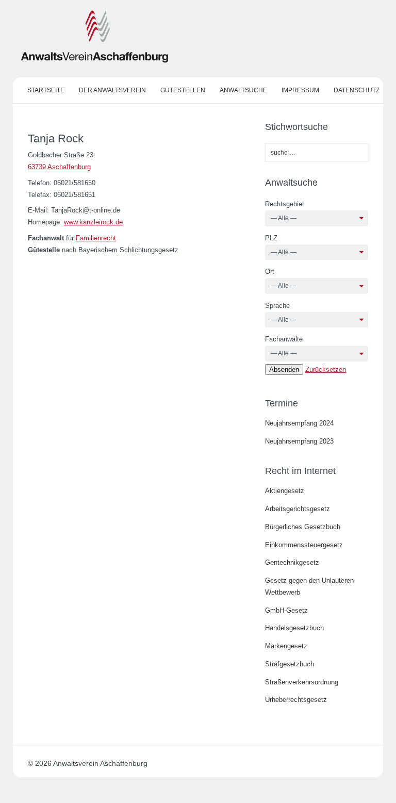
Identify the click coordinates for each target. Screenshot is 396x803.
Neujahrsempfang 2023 (299, 441)
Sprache (277, 305)
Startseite (45, 90)
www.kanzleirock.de (93, 222)
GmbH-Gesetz (286, 610)
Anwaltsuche (243, 90)
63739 (37, 167)
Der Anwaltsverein (112, 90)
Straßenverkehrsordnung (301, 682)
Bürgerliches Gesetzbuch (302, 527)
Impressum (300, 90)
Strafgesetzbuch (289, 664)
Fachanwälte (284, 339)
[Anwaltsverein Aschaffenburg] (95, 60)
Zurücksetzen (325, 369)
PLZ (271, 238)
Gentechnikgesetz (292, 562)
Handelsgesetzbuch (294, 628)
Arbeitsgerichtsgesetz (297, 509)
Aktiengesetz (284, 491)
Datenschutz (357, 90)
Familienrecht (96, 238)
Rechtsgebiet (284, 204)
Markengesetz (286, 646)
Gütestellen (182, 90)
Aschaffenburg (69, 167)
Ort (269, 271)
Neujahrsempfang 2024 (299, 423)
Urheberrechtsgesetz (296, 699)
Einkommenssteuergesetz (304, 545)
